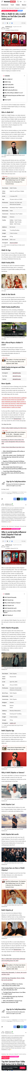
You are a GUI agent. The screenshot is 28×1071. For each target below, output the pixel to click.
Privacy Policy (9, 493)
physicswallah (14, 242)
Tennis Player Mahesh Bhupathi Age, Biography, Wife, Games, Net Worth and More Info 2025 (12, 473)
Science (20, 10)
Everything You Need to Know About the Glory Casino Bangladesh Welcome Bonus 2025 (13, 441)
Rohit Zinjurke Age (8, 600)
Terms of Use (9, 1068)
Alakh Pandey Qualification (10, 90)
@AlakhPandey (17, 373)
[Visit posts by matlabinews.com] (3, 28)
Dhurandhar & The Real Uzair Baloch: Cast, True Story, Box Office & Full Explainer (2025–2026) (16, 361)
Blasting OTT (5, 1056)
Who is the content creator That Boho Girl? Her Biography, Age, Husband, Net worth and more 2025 (13, 457)
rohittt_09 (13, 723)
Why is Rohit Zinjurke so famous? (12, 602)
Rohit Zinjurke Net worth (10, 608)
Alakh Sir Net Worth (9, 87)
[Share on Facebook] (5, 23)
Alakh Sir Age (7, 82)
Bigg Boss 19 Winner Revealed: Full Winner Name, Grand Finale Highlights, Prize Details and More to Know (13, 463)
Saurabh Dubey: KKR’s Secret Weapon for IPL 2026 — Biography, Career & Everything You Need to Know (15, 434)
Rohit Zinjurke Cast (9, 605)
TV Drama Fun (5, 1058)
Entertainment (16, 528)
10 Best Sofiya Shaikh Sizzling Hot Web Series (14, 428)
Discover (14, 10)
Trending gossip (6, 10)
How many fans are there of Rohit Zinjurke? (12, 611)
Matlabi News (17, 418)
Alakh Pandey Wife (9, 84)
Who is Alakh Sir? (8, 79)
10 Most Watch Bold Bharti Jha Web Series (13, 447)
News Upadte (7, 99)
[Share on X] (7, 23)
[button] (22, 1068)
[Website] (26, 505)
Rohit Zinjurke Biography (10, 597)
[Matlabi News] (10, 1)
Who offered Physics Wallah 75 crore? (13, 92)
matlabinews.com (8, 26)
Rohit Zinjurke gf (8, 615)
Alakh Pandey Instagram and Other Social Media (13, 96)
